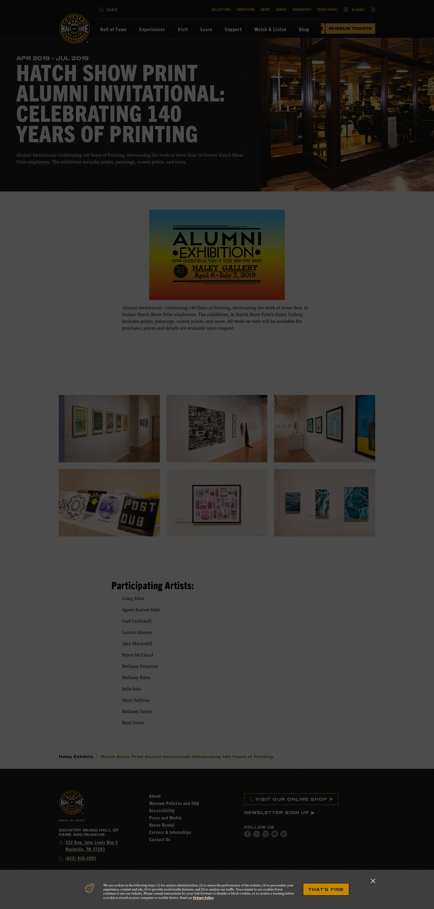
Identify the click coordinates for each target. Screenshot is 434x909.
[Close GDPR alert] (373, 880)
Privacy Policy (203, 897)
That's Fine (326, 889)
